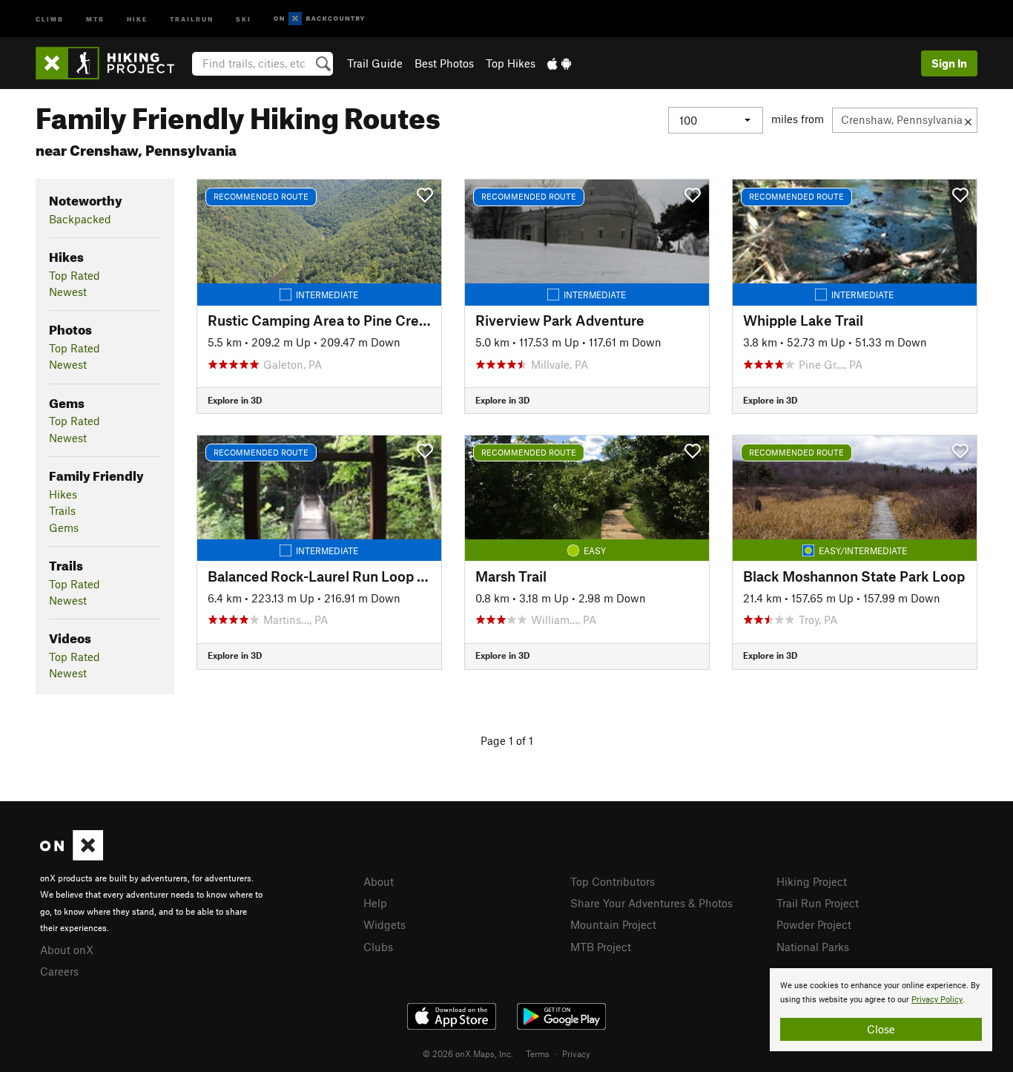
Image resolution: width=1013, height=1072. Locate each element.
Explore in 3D (235, 400)
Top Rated (74, 275)
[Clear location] (968, 120)
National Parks (812, 946)
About (378, 881)
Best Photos (444, 63)
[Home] (112, 63)
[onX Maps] (71, 856)
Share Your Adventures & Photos (651, 903)
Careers (59, 971)
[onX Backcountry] (319, 19)
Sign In (949, 63)
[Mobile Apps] (559, 63)
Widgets (384, 924)
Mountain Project (613, 924)
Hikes (63, 494)
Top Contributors (612, 881)
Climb (50, 18)
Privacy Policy (937, 999)
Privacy (576, 1053)
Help (375, 903)
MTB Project (600, 946)
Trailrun (192, 18)
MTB (95, 18)
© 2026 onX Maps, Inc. (468, 1053)
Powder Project (813, 924)
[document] (881, 1010)
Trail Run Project (817, 903)
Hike (137, 18)
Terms (538, 1053)
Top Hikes (510, 63)
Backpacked (80, 219)
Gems (64, 527)
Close (881, 1029)
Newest (68, 291)
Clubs (378, 946)
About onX (66, 949)
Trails (62, 510)
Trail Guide (375, 63)
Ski (243, 18)
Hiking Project (811, 881)
